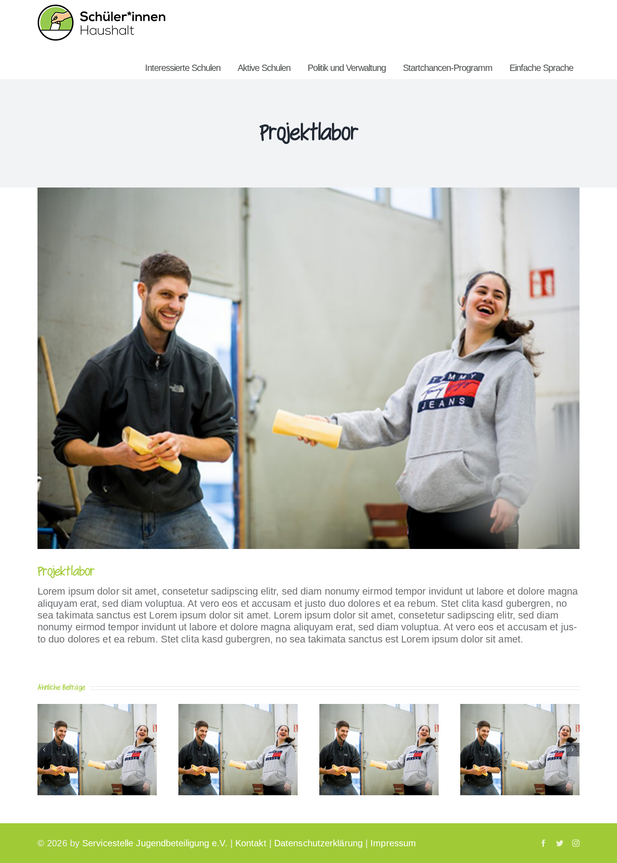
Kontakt (250, 843)
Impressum (393, 843)
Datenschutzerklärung (318, 843)
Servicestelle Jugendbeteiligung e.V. (155, 843)
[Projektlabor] (97, 709)
